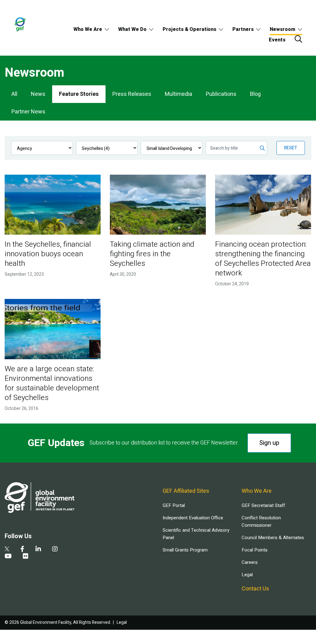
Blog (255, 94)
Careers (250, 562)
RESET (290, 148)
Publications (221, 94)
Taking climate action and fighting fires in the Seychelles (152, 254)
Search (298, 39)
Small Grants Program (185, 550)
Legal (247, 574)
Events (277, 40)
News (38, 94)
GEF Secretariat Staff (263, 505)
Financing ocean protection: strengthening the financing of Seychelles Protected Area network (263, 259)
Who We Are (87, 29)
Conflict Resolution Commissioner (261, 521)
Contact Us (255, 589)
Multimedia (178, 94)
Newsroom (282, 29)
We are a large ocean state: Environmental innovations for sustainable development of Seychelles (52, 383)
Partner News (28, 112)
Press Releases (131, 94)
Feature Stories (79, 94)
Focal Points (255, 550)
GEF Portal (174, 505)
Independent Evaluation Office (193, 517)
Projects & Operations (189, 29)
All (14, 94)
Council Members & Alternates (273, 537)
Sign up (269, 442)
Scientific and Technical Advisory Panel (196, 534)
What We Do (132, 29)
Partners (243, 29)
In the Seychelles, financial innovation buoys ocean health (48, 254)
